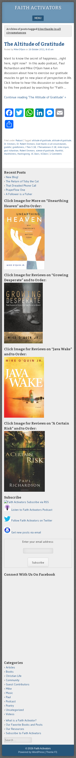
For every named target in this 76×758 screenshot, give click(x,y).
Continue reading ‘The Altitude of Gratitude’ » (35, 97)
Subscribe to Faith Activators (23, 733)
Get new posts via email (26, 532)
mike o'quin (63, 147)
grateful (7, 147)
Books (10, 671)
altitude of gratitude (41, 140)
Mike (9, 688)
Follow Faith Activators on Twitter (31, 520)
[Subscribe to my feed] (15, 502)
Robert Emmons (27, 150)
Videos (10, 714)
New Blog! (12, 177)
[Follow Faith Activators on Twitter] (7, 520)
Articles (10, 667)
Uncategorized (15, 710)
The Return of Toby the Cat (22, 181)
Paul (8, 697)
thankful (59, 150)
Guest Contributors (17, 684)
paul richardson (11, 150)
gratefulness (18, 147)
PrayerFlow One (15, 190)
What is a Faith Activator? (21, 720)
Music (9, 693)
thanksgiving (23, 153)
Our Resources (15, 729)
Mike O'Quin (19, 49)
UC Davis (35, 153)
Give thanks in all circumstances (51, 143)
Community (12, 680)
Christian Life (13, 676)
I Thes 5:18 (30, 147)
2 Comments (56, 153)
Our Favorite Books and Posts (24, 724)
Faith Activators (38, 8)
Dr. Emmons (9, 143)
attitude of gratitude (61, 140)
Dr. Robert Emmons (26, 143)
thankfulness (10, 153)
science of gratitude (45, 150)
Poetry (10, 705)
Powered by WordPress (31, 752)
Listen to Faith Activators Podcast (31, 510)
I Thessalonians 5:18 (46, 147)
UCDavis (44, 153)
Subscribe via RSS (38, 502)
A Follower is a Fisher (19, 194)
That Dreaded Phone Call (21, 185)
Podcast (19, 140)
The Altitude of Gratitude (34, 44)
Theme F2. (52, 752)
